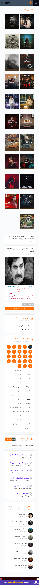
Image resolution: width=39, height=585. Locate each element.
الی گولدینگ (16, 387)
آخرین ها (28, 509)
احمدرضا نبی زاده (15, 424)
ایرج (18, 420)
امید (29, 383)
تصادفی (19, 509)
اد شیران (28, 403)
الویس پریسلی (16, 395)
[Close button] (38, 579)
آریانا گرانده (16, 411)
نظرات (10, 509)
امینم (18, 428)
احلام (18, 383)
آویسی (28, 420)
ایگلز (18, 415)
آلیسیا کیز (27, 428)
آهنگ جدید (29, 294)
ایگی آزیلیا (27, 391)
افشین (28, 379)
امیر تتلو (28, 387)
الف (30, 347)
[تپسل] (1, 579)
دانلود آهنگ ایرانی (24, 326)
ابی (19, 391)
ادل (29, 415)
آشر (18, 399)
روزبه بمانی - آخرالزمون (21, 536)
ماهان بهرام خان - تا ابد (20, 543)
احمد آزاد (17, 370)
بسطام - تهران (23, 514)
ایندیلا (28, 399)
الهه (29, 407)
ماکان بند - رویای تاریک (20, 558)
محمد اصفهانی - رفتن (21, 529)
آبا (29, 395)
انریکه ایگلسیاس (15, 407)
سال (7, 439)
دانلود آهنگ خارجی (24, 329)
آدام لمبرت (17, 379)
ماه (10, 439)
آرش (18, 403)
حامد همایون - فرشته (21, 565)
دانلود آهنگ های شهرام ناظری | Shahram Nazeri (20, 250)
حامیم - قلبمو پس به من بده (19, 551)
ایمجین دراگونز (26, 411)
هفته (13, 439)
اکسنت (18, 374)
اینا (29, 370)
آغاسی (28, 424)
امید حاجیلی (27, 374)
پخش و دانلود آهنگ (20, 308)
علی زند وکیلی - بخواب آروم (19, 521)
